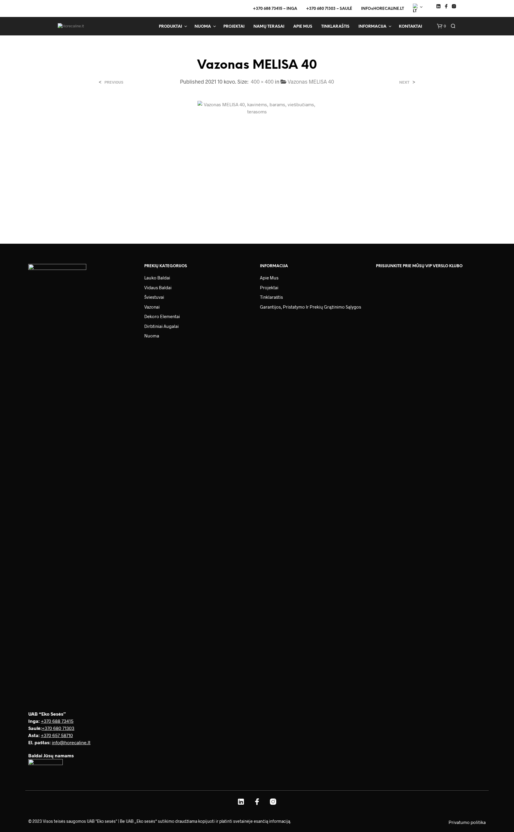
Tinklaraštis (335, 27)
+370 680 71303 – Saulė (329, 9)
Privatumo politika (467, 822)
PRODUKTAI (170, 27)
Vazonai (152, 306)
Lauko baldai (157, 277)
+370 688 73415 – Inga (275, 9)
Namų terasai (268, 27)
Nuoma (203, 27)
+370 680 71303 (58, 728)
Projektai (234, 27)
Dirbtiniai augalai (161, 326)
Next (404, 82)
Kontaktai (410, 27)
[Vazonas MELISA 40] (257, 159)
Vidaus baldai (158, 287)
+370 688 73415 (57, 721)
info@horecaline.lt (382, 9)
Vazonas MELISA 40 (311, 81)
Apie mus (302, 27)
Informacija (372, 27)
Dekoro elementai (162, 316)
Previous (113, 82)
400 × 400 (262, 81)
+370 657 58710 (57, 735)
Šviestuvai (154, 297)
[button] (441, 26)
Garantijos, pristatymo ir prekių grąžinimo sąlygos (310, 306)
